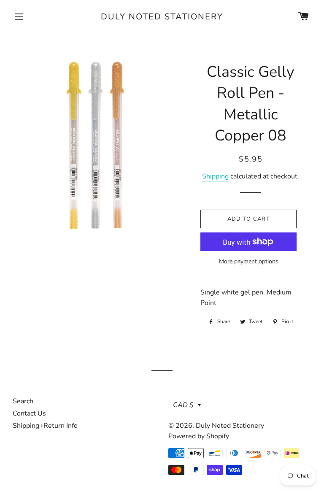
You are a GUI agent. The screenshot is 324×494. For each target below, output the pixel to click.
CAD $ (183, 405)
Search (23, 401)
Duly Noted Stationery (162, 16)
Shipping (215, 176)
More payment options (248, 261)
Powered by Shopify (198, 436)
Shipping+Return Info (45, 425)
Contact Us (29, 413)
